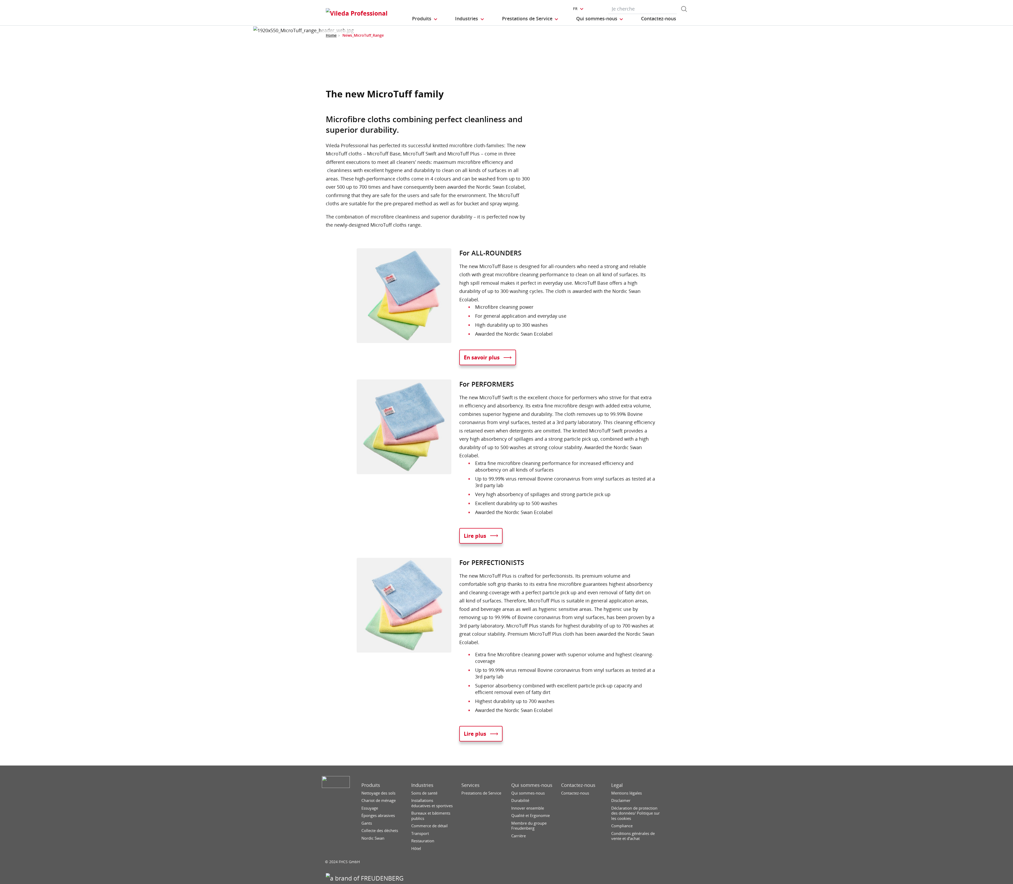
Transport (420, 833)
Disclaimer (620, 800)
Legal (617, 785)
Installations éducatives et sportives (432, 803)
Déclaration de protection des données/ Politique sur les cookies (635, 813)
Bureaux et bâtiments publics (430, 816)
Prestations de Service (481, 793)
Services (470, 785)
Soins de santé (424, 793)
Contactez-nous (578, 785)
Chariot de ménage (378, 800)
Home (331, 35)
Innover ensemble (527, 808)
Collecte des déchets (379, 830)
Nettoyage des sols (378, 793)
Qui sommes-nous (531, 785)
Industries (422, 785)
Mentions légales (626, 793)
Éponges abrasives (378, 815)
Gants (366, 823)
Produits (370, 785)
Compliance (622, 825)
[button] (425, 18)
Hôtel (416, 848)
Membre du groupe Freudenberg (529, 826)
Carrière (518, 835)
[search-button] (684, 9)
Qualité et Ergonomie (530, 815)
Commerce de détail (429, 825)
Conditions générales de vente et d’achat (633, 836)
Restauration (422, 840)
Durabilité (520, 800)
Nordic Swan (372, 838)
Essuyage (369, 808)
